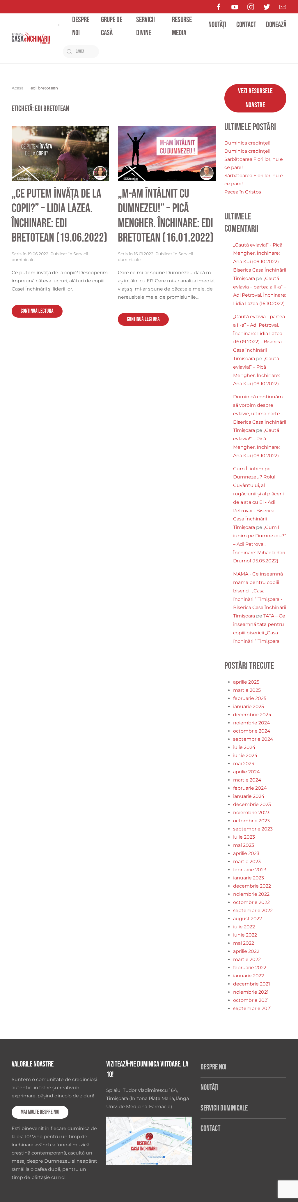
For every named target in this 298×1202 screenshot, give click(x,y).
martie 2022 (247, 959)
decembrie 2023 (252, 804)
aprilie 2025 (246, 682)
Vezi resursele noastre (255, 98)
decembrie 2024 (252, 714)
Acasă (18, 88)
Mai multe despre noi (40, 1112)
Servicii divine (145, 26)
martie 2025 (247, 690)
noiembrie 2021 (251, 992)
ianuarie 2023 (248, 878)
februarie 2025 (249, 698)
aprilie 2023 (246, 853)
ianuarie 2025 (248, 706)
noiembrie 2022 (251, 894)
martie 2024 (247, 780)
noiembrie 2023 (251, 812)
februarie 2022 (249, 967)
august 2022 (247, 918)
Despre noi (80, 26)
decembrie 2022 (252, 886)
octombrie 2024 (251, 731)
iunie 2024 (245, 755)
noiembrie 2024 (251, 723)
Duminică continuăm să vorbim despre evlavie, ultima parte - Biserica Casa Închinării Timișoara (259, 413)
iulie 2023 (244, 837)
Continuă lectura (37, 311)
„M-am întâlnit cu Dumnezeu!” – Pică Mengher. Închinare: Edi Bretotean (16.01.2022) (166, 215)
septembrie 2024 (253, 739)
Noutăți (217, 24)
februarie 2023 (249, 869)
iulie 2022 (244, 927)
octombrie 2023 (251, 820)
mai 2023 (243, 845)
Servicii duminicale (224, 1108)
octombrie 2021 (251, 1000)
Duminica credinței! (247, 143)
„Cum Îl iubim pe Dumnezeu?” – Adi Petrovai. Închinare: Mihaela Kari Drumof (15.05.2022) (259, 544)
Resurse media (182, 26)
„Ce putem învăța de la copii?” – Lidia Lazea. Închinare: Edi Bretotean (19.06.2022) (59, 215)
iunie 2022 (245, 935)
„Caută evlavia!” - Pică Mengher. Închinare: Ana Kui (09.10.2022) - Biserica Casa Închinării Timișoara (259, 261)
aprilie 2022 (246, 951)
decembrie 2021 (251, 984)
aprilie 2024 (246, 772)
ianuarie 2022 (248, 976)
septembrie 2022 (253, 910)
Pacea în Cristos (242, 192)
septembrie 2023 (253, 829)
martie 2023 (247, 861)
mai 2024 (244, 763)
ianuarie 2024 (249, 796)
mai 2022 (243, 943)
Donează (276, 24)
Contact (246, 24)
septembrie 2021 (252, 1008)
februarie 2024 (250, 788)
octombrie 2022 (251, 902)
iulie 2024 (244, 747)
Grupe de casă (111, 26)
